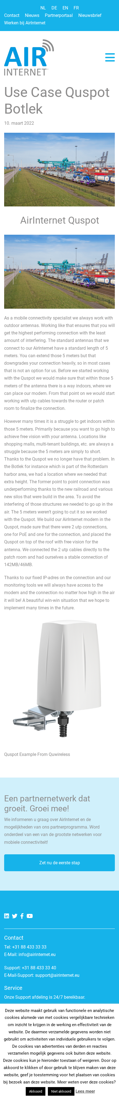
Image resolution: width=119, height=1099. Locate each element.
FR (76, 8)
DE (54, 8)
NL (43, 8)
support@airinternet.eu (57, 975)
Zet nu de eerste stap (59, 862)
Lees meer (85, 1091)
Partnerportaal (59, 15)
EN (65, 8)
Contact (11, 15)
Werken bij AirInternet (24, 22)
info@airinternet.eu (37, 954)
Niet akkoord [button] (61, 1091)
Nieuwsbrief (90, 15)
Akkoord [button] (35, 1091)
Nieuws (32, 15)
